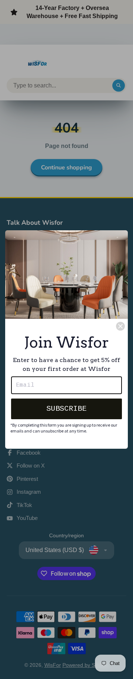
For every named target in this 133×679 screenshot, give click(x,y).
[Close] (120, 326)
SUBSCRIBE (66, 408)
